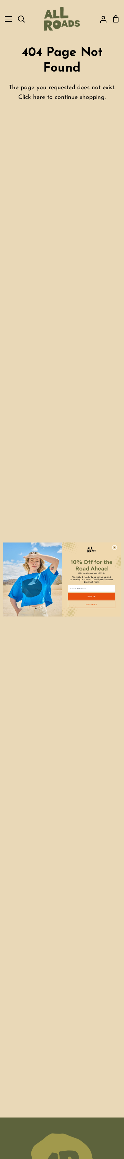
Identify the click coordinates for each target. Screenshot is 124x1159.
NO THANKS (91, 604)
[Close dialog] (115, 547)
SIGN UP (91, 596)
